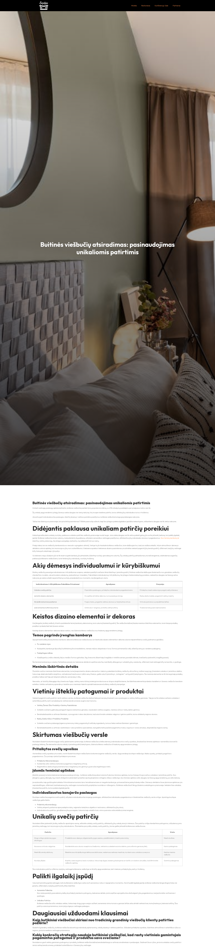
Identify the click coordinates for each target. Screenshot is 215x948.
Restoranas (145, 5)
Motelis (134, 5)
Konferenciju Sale (161, 5)
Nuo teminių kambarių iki (170, 538)
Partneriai (176, 5)
